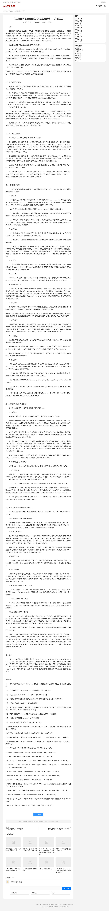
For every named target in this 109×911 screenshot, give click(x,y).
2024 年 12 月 (79, 20)
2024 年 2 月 (78, 38)
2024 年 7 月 (78, 29)
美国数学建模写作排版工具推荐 (14, 829)
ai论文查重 (9, 6)
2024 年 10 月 (79, 23)
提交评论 (66, 888)
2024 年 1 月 (78, 40)
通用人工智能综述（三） (45, 868)
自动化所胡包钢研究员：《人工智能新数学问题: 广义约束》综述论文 (63, 870)
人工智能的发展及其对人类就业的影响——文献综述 (38, 18)
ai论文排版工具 (79, 55)
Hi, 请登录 (6, 2)
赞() (38, 814)
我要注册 (12, 2)
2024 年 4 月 (78, 34)
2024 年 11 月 (78, 22)
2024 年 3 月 (78, 36)
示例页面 (99, 6)
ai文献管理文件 (79, 50)
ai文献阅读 (78, 53)
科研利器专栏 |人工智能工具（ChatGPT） (59, 829)
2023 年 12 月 (79, 41)
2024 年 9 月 (78, 25)
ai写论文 (60, 904)
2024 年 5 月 (78, 32)
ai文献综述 (17, 11)
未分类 (77, 60)
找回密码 (19, 2)
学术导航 (55, 904)
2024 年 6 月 (78, 31)
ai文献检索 (78, 48)
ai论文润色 (78, 59)
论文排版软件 (65, 904)
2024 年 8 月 (78, 27)
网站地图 (51, 904)
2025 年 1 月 (78, 18)
